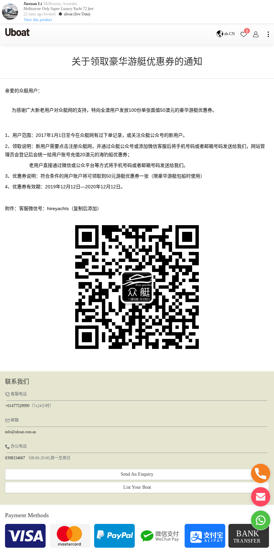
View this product (38, 19)
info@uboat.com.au (20, 432)
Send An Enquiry (137, 474)
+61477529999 (17, 405)
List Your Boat (137, 487)
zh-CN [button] (229, 33)
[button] (261, 473)
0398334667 (15, 458)
